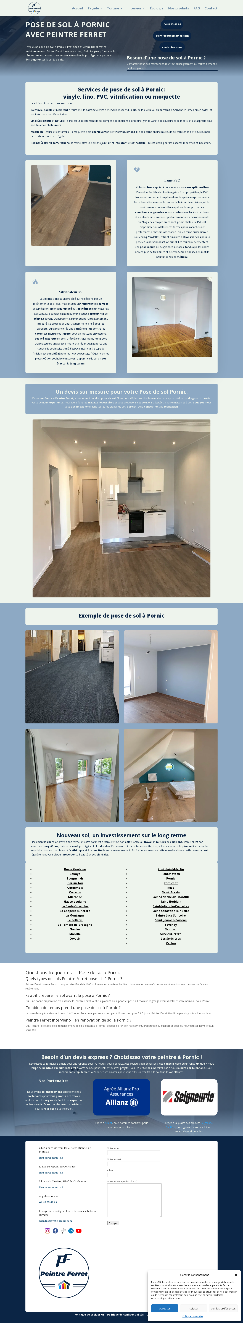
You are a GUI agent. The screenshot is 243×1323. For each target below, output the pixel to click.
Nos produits (178, 8)
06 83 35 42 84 (172, 24)
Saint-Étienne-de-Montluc (170, 897)
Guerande (75, 897)
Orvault (75, 939)
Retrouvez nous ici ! (51, 1157)
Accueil (77, 8)
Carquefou (75, 883)
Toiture (113, 8)
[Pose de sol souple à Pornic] (72, 676)
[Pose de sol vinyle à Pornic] (171, 676)
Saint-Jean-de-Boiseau (171, 920)
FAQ (197, 8)
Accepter (164, 1308)
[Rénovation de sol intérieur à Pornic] (72, 775)
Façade (93, 8)
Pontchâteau (171, 874)
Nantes (75, 929)
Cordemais (75, 888)
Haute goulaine (75, 902)
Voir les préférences (223, 1308)
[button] (236, 1275)
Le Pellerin (75, 920)
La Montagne (74, 915)
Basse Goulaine (75, 869)
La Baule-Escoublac (75, 906)
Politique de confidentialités (125, 1314)
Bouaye (75, 874)
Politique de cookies (193, 1316)
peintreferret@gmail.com (172, 35)
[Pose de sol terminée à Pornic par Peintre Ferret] (171, 775)
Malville (75, 934)
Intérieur (134, 8)
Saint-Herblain (170, 902)
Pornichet (171, 883)
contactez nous (172, 47)
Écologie (156, 8)
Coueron (75, 892)
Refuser (194, 1308)
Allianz (108, 1123)
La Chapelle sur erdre (75, 911)
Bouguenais (75, 878)
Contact (211, 8)
